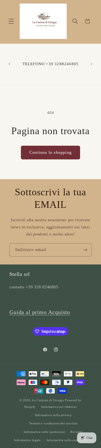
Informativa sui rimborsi (59, 407)
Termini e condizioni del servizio (53, 423)
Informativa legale (27, 440)
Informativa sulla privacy (53, 415)
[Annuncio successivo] (91, 64)
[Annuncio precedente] (9, 64)
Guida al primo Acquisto (39, 312)
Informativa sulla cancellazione (70, 440)
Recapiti (76, 432)
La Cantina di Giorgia (48, 400)
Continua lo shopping (50, 152)
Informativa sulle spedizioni (44, 432)
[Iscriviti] (85, 249)
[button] (11, 21)
